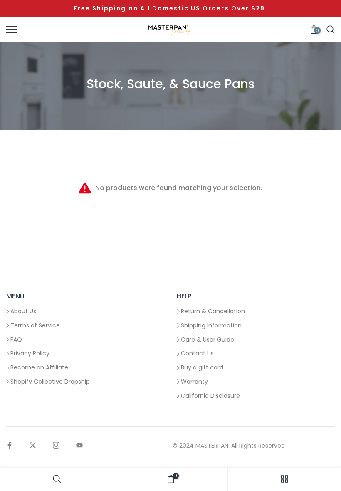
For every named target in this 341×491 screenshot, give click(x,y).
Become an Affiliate (39, 367)
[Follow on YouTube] (79, 446)
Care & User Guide (207, 339)
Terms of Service (35, 325)
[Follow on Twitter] (33, 446)
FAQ (16, 339)
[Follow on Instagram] (56, 446)
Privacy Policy (29, 353)
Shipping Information (211, 325)
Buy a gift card (202, 367)
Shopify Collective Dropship (50, 381)
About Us (23, 311)
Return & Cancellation (213, 311)
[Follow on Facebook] (9, 446)
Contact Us (197, 353)
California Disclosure (210, 396)
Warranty (194, 381)
